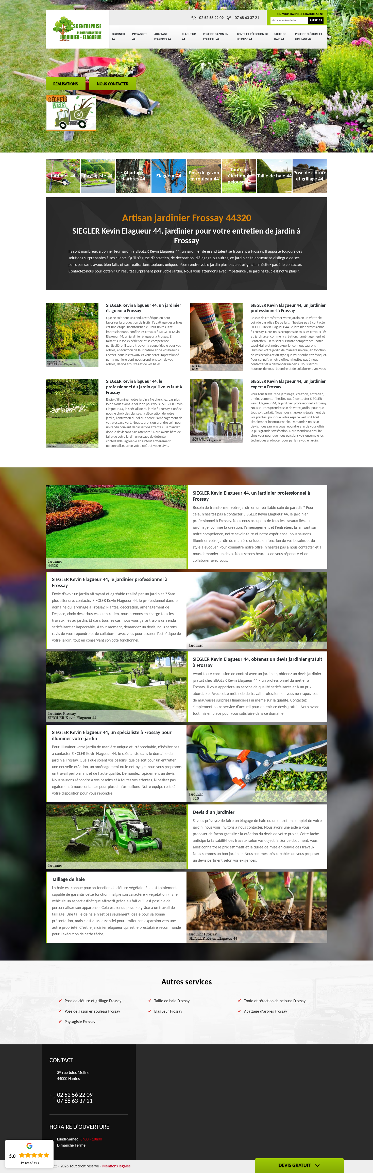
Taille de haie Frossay (172, 1001)
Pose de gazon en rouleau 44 (215, 37)
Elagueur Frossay (168, 1012)
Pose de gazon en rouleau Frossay (92, 1012)
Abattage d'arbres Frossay (265, 1012)
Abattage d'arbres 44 (162, 37)
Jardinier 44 (118, 37)
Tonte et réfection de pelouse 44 (252, 37)
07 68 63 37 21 (247, 18)
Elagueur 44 (189, 37)
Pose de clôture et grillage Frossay (93, 1001)
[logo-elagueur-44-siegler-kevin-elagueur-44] (77, 29)
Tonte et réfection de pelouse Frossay (275, 1001)
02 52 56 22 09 (211, 18)
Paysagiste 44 (139, 37)
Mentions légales (116, 1166)
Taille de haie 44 (280, 37)
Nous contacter (112, 84)
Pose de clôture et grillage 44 (308, 37)
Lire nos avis (29, 1163)
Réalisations (65, 84)
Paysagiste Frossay (80, 1022)
